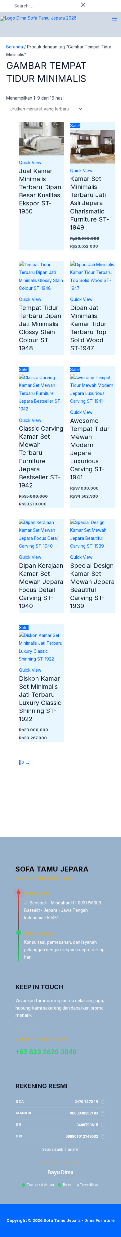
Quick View (30, 162)
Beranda (14, 46)
